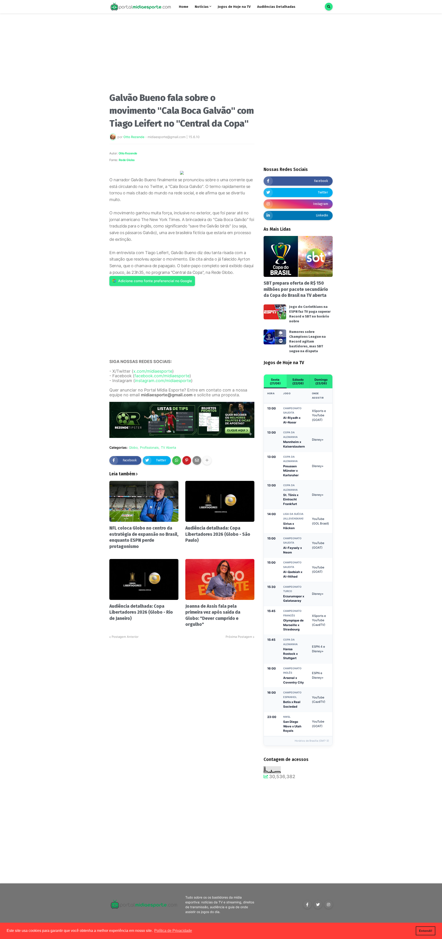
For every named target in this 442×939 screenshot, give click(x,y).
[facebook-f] (307, 904)
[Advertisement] (181, 55)
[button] (329, 7)
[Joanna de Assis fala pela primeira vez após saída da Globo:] (219, 579)
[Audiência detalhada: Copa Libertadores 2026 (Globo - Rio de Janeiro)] (143, 579)
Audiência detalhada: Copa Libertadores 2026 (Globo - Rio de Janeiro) (141, 612)
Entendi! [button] (425, 931)
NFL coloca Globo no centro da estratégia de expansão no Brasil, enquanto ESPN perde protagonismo (143, 537)
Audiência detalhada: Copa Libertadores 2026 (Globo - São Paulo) (217, 534)
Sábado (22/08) (298, 381)
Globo (133, 447)
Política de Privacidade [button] (173, 931)
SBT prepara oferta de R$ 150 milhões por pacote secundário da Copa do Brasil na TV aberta (296, 289)
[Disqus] (181, 696)
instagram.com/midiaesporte (163, 380)
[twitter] (318, 904)
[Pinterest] (186, 460)
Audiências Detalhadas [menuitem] (276, 7)
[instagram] (328, 904)
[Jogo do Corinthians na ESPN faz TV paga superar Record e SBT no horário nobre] (275, 311)
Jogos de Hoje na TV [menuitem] (234, 7)
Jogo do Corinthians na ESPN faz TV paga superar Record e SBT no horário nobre (310, 314)
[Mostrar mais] (207, 460)
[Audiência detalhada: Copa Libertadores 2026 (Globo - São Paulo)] (219, 501)
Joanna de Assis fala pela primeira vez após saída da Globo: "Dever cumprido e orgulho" (212, 615)
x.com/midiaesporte (152, 371)
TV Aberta (168, 447)
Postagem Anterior (125, 636)
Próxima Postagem (239, 636)
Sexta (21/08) (275, 381)
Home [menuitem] (183, 7)
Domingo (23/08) (321, 381)
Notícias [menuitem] (202, 7)
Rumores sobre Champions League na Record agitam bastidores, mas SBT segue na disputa (307, 341)
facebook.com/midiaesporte (161, 375)
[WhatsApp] (176, 460)
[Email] (196, 460)
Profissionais (149, 447)
